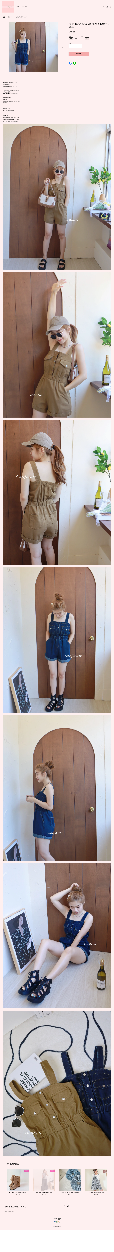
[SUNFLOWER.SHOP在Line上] (68, 1207)
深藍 (76, 38)
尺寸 (82, 36)
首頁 (18, 6)
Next (62, 47)
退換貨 (59, 1226)
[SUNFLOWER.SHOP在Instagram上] (64, 1207)
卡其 (71, 38)
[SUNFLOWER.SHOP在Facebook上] (60, 1207)
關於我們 (55, 1226)
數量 (70, 43)
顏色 (70, 36)
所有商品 (24, 6)
